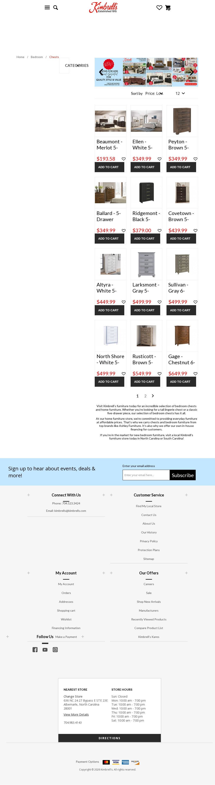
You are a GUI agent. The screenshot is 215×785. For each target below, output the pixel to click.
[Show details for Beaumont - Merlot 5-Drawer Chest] (110, 121)
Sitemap (148, 559)
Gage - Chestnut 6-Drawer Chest (181, 365)
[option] (146, 72)
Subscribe (183, 475)
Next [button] (192, 72)
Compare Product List (148, 628)
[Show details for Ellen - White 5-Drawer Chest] (146, 121)
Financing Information (66, 628)
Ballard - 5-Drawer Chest (109, 219)
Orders (66, 593)
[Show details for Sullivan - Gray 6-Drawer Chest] (182, 264)
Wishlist (159, 7)
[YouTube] (45, 649)
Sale (149, 593)
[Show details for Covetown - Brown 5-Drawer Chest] (182, 192)
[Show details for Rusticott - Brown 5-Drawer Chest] (146, 335)
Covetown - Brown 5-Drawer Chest (181, 222)
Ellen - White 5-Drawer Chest (142, 150)
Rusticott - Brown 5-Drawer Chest (144, 365)
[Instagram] (55, 649)
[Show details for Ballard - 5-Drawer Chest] (110, 192)
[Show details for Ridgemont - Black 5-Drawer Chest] (146, 192)
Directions (110, 738)
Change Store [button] (73, 696)
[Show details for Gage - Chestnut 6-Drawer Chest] (182, 335)
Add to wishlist (124, 159)
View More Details (76, 714)
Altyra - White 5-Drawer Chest (107, 294)
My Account (66, 584)
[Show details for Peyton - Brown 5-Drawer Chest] (182, 121)
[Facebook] (35, 649)
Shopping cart (66, 610)
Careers (149, 584)
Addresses (66, 601)
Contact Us (148, 515)
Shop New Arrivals (149, 601)
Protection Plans (149, 550)
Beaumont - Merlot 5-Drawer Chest (109, 150)
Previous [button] (101, 72)
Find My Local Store (148, 506)
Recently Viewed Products (148, 619)
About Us (149, 523)
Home (20, 57)
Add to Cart (108, 167)
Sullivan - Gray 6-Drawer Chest (178, 294)
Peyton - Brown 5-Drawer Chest (178, 150)
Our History (149, 532)
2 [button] (145, 396)
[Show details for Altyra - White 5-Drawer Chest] (110, 264)
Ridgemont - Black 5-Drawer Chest (146, 222)
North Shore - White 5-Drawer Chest (110, 365)
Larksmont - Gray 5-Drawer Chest (145, 294)
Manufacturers (149, 610)
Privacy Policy (149, 541)
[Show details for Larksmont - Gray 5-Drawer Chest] (146, 264)
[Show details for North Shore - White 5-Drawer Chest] (110, 335)
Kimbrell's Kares (148, 637)
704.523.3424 (71, 503)
